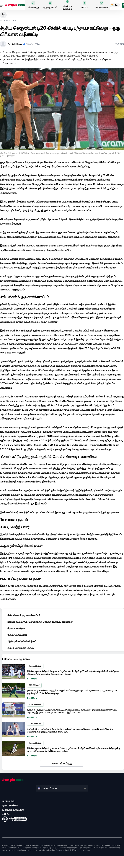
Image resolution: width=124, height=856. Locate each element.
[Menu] (2, 5)
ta (116, 5)
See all (3, 15)
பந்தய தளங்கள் (10, 805)
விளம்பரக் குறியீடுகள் (13, 809)
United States (49, 788)
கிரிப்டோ (6, 814)
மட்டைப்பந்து (8, 800)
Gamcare (60, 850)
